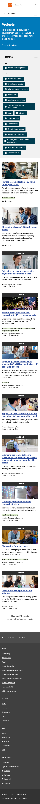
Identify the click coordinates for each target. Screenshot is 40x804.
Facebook (7, 779)
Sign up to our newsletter (10, 767)
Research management (10, 674)
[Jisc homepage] (10, 5)
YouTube (7, 783)
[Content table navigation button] (5, 5)
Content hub (6, 745)
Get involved (6, 741)
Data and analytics (8, 666)
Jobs (3, 750)
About (4, 733)
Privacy (12, 794)
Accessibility (23, 798)
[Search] (35, 5)
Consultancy (6, 712)
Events (4, 716)
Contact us (5, 762)
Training (4, 708)
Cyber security (6, 658)
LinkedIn (7, 771)
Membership (6, 737)
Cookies (4, 794)
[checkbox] (15, 68)
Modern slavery (22, 794)
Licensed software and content (12, 670)
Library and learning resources (12, 678)
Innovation (11, 14)
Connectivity (6, 654)
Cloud (4, 662)
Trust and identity (7, 687)
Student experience (8, 683)
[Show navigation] (35, 14)
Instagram (7, 775)
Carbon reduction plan (9, 798)
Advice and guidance (9, 691)
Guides (4, 704)
